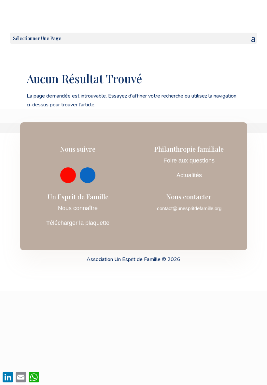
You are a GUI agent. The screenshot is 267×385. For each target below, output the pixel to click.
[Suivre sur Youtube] (68, 175)
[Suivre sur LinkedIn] (87, 175)
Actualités (189, 175)
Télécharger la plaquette (77, 223)
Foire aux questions (189, 160)
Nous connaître (78, 208)
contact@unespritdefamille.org (189, 208)
